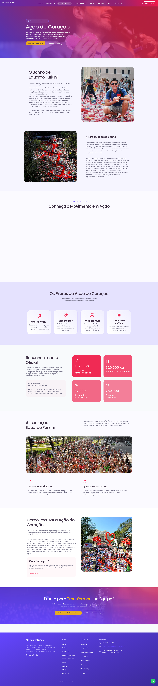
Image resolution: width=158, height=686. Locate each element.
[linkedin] (30, 655)
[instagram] (33, 655)
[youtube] (37, 655)
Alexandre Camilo (66, 682)
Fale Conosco (149, 3)
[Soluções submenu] (54, 3)
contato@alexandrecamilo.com (113, 647)
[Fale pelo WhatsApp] (153, 681)
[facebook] (26, 655)
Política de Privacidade (94, 682)
